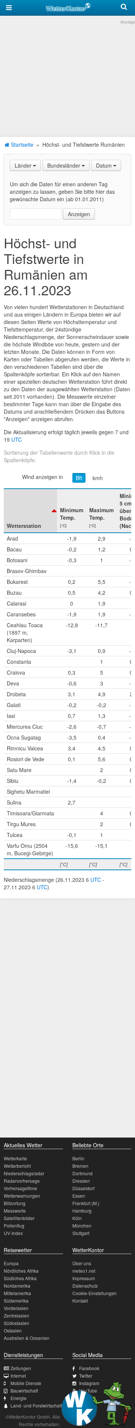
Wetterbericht (17, 1166)
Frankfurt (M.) (85, 1203)
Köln (77, 1218)
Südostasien (16, 1323)
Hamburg (82, 1210)
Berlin (78, 1158)
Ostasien (13, 1330)
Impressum (83, 1278)
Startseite (21, 144)
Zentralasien (16, 1315)
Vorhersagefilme (20, 1188)
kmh (98, 478)
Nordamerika (17, 1285)
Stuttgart (80, 1233)
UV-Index (13, 1233)
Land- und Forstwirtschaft (36, 1405)
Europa (11, 1263)
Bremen (80, 1166)
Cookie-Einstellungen (94, 1293)
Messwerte (15, 1210)
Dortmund (82, 1173)
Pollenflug (14, 1225)
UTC (16, 439)
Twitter (85, 1375)
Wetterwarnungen (22, 1195)
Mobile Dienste (25, 1383)
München (82, 1225)
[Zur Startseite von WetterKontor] (68, 6)
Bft (79, 478)
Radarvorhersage (22, 1180)
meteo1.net (83, 1270)
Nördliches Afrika (21, 1270)
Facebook (89, 1368)
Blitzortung (15, 1203)
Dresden (81, 1180)
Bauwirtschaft (24, 1390)
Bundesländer (64, 165)
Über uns (81, 1263)
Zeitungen (20, 1368)
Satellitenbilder (19, 1218)
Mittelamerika (17, 1293)
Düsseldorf (83, 1188)
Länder (24, 165)
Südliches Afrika (20, 1278)
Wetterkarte (15, 1158)
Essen (78, 1195)
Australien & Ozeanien (27, 1338)
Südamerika (16, 1300)
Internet (18, 1375)
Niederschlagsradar (24, 1173)
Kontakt (80, 1300)
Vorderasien (16, 1308)
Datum (104, 165)
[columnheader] (30, 511)
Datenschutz (85, 1285)
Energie (18, 1398)
